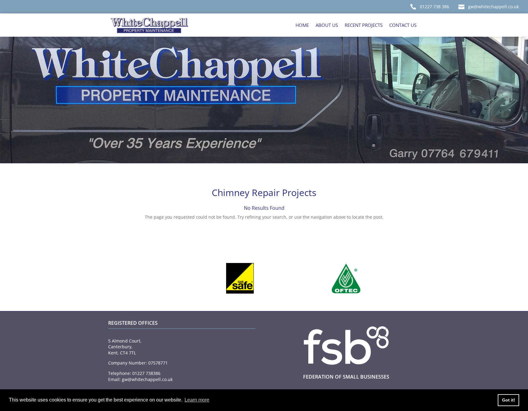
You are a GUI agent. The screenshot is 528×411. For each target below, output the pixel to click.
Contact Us (402, 25)
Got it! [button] (508, 400)
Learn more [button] (197, 399)
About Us (327, 25)
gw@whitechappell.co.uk (493, 6)
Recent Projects (364, 25)
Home (302, 25)
